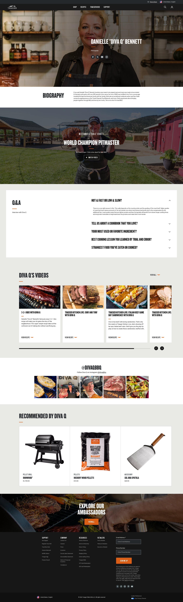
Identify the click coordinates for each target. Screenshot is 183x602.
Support (107, 7)
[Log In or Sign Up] (172, 7)
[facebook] (93, 57)
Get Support (45, 540)
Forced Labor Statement (66, 553)
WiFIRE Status (45, 553)
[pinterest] (128, 586)
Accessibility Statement (66, 556)
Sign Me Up (124, 560)
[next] (162, 348)
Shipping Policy (83, 553)
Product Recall (46, 560)
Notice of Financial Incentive (65, 560)
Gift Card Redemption (84, 566)
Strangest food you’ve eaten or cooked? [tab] (115, 247)
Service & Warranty (84, 543)
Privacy (132, 580)
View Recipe (25, 337)
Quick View (44, 462)
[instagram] (107, 57)
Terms (126, 580)
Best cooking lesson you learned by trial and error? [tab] (122, 239)
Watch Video (93, 157)
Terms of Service (83, 540)
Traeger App (45, 556)
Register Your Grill (46, 543)
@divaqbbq (102, 372)
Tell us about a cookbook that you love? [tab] (115, 223)
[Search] (165, 7)
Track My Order (46, 547)
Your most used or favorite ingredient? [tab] (114, 231)
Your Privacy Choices (140, 598)
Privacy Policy (82, 550)
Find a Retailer (101, 540)
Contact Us (63, 540)
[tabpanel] (131, 212)
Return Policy (82, 547)
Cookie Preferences (136, 596)
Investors (62, 550)
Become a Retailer (102, 547)
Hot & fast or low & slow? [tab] (107, 200)
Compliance (63, 565)
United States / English (169, 2)
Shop (75, 7)
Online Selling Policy (84, 556)
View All (153, 274)
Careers (62, 543)
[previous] (156, 348)
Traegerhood (95, 7)
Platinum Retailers (102, 543)
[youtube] (102, 57)
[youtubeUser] (132, 586)
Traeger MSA (82, 560)
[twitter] (97, 57)
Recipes (83, 7)
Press (61, 547)
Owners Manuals (46, 550)
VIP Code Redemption (84, 563)
